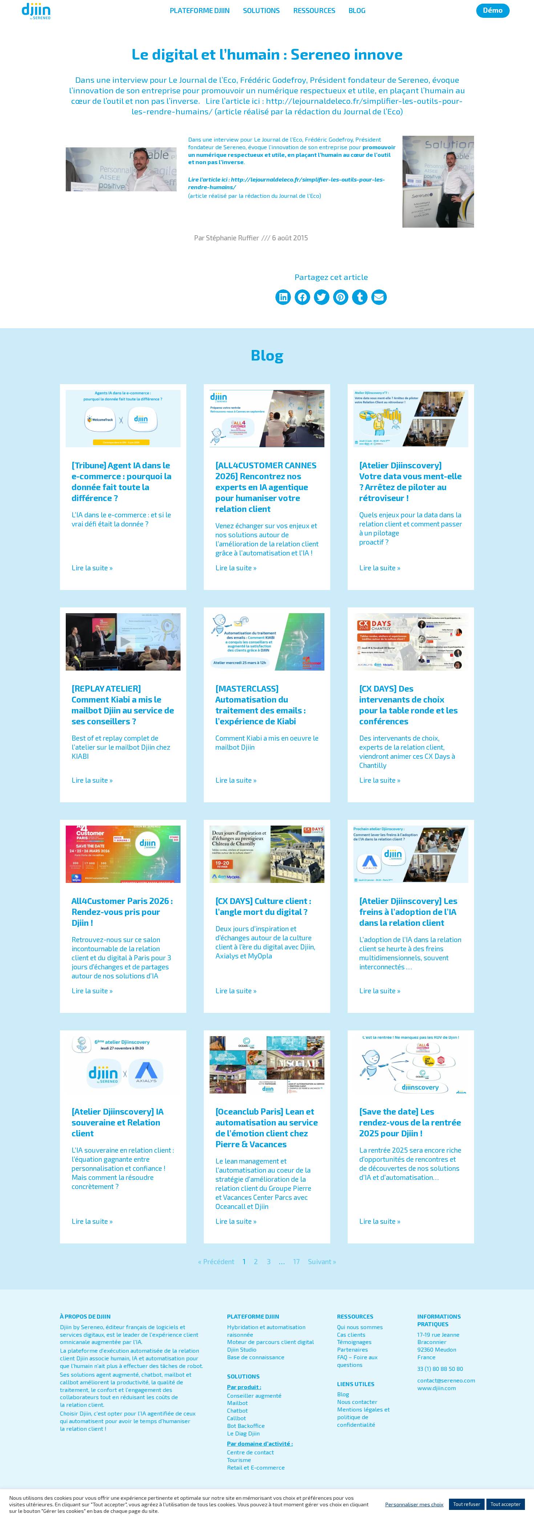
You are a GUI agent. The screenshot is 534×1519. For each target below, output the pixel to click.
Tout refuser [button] (466, 1504)
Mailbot (237, 1402)
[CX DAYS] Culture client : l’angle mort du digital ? (263, 906)
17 (296, 1261)
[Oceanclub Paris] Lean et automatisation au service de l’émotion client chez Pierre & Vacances (266, 1127)
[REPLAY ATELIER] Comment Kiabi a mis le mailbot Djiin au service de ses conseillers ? (123, 704)
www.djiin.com (436, 1387)
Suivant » (322, 1261)
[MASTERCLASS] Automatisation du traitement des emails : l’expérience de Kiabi (260, 704)
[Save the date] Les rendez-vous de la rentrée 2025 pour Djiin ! (410, 1122)
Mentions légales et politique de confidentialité (363, 1417)
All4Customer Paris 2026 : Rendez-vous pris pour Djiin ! (122, 912)
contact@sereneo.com (446, 1380)
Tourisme (239, 1459)
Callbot (236, 1417)
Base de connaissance (255, 1356)
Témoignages (354, 1341)
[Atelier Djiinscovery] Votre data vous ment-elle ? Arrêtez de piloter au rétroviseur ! (410, 481)
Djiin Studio (241, 1349)
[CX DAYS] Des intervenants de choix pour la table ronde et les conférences (408, 704)
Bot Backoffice (246, 1425)
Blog (343, 1393)
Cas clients (351, 1334)
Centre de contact (250, 1452)
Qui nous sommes (360, 1326)
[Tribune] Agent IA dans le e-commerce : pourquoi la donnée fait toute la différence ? (121, 481)
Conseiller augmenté (254, 1395)
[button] (283, 297)
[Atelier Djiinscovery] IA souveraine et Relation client (117, 1122)
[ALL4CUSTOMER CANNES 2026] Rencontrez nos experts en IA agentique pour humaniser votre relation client (265, 487)
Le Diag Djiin (243, 1433)
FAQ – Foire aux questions (357, 1360)
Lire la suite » (92, 567)
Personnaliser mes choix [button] (414, 1504)
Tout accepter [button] (506, 1504)
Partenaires (352, 1349)
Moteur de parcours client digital (270, 1341)
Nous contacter (357, 1401)
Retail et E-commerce (256, 1467)
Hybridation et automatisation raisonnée (266, 1330)
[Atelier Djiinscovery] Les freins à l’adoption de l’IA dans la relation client (408, 912)
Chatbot (237, 1410)
